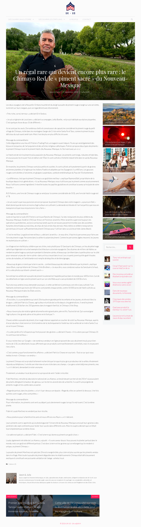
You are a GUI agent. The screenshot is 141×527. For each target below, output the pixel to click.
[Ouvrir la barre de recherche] (132, 19)
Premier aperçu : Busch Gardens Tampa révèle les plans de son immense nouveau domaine (26, 507)
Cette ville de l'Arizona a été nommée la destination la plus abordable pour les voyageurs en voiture (75, 507)
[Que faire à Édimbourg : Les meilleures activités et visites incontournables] (119, 123)
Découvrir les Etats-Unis (50, 19)
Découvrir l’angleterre (19, 19)
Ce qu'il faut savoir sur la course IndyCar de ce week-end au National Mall (123, 269)
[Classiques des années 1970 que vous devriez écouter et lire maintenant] (107, 302)
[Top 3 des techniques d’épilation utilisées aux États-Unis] (119, 193)
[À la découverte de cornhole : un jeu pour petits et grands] (119, 238)
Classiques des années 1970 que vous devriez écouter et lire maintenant (122, 302)
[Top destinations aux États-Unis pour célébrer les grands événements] (119, 171)
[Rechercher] (130, 247)
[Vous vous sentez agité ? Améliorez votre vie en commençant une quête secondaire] (107, 285)
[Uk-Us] (70, 8)
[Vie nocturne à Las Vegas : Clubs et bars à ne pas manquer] (119, 146)
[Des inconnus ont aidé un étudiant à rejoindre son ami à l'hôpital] (107, 277)
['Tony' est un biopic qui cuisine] (107, 260)
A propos (74, 19)
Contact (87, 19)
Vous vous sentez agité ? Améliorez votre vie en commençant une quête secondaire (122, 286)
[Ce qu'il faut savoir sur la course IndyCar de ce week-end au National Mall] (107, 268)
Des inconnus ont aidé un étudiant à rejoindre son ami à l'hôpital (123, 276)
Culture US (12, 464)
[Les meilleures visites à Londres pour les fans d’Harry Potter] (119, 215)
